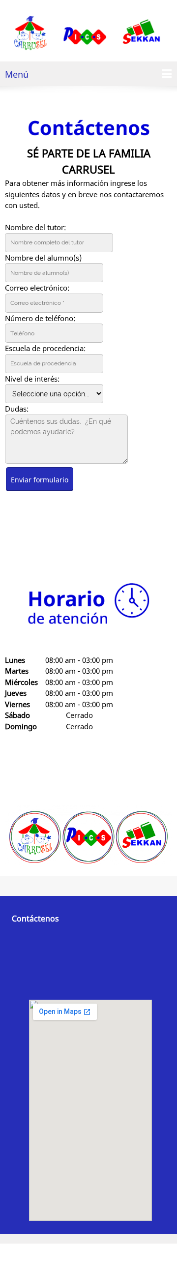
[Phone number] (17, 540)
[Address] (64, 540)
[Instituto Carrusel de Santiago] (88, 33)
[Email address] (40, 540)
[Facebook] (87, 540)
